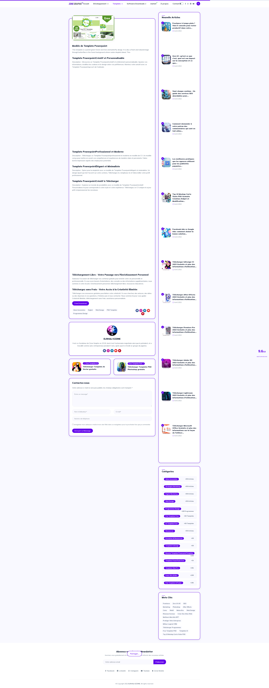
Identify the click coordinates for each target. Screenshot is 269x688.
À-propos (164, 4)
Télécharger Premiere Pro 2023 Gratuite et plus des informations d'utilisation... (184, 329)
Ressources (169, 531)
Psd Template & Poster (173, 583)
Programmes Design (80, 313)
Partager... (134, 653)
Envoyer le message (83, 431)
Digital (90, 310)
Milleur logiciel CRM (170, 624)
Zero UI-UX (176, 603)
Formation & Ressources (173, 538)
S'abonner (159, 662)
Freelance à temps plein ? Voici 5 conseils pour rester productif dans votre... (184, 25)
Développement (100, 4)
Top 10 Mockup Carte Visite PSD (174, 634)
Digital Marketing (171, 494)
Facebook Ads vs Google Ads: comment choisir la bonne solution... (183, 231)
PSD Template (112, 310)
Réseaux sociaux (169, 614)
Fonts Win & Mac (171, 575)
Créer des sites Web (185, 614)
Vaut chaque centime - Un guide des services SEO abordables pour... (183, 93)
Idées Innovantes (171, 479)
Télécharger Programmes (172, 627)
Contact (176, 4)
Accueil (86, 4)
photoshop (176, 607)
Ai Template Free (171, 523)
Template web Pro (172, 568)
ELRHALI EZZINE (134, 684)
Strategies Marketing (172, 486)
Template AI (183, 631)
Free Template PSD (169, 631)
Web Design (100, 310)
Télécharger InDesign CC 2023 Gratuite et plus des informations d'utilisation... (184, 264)
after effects (187, 607)
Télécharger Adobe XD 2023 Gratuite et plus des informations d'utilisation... (184, 362)
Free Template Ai (92, 363)
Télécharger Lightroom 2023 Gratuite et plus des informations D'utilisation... (184, 395)
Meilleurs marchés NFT (171, 617)
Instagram (134, 671)
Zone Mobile (159, 671)
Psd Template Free (172, 516)
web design (191, 610)
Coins (165, 610)
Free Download (81, 303)
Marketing (166, 607)
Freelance (166, 603)
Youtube (146, 671)
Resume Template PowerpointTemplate (179, 553)
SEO (184, 603)
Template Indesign (171, 546)
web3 (172, 610)
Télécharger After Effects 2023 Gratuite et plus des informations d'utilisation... (184, 297)
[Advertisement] (112, 84)
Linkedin (122, 671)
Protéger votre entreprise (172, 620)
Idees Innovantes (79, 310)
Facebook (110, 671)
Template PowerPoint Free (174, 560)
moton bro (180, 610)
